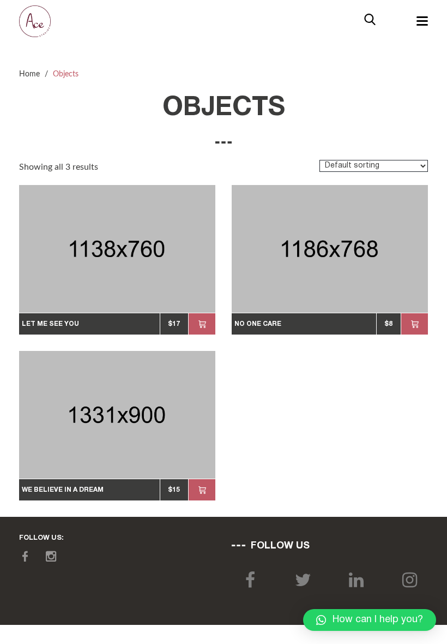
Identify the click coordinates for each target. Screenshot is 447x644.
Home (29, 74)
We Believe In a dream (63, 490)
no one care (257, 324)
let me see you (50, 324)
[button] (369, 620)
